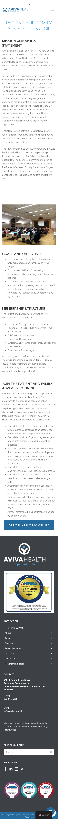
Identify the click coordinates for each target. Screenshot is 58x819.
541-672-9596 (10, 699)
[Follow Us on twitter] (22, 769)
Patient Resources (13, 648)
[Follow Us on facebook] (5, 769)
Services (9, 643)
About (8, 633)
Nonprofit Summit (15, 628)
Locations (9, 653)
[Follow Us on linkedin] (11, 769)
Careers (8, 638)
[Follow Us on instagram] (16, 769)
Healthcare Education (14, 664)
